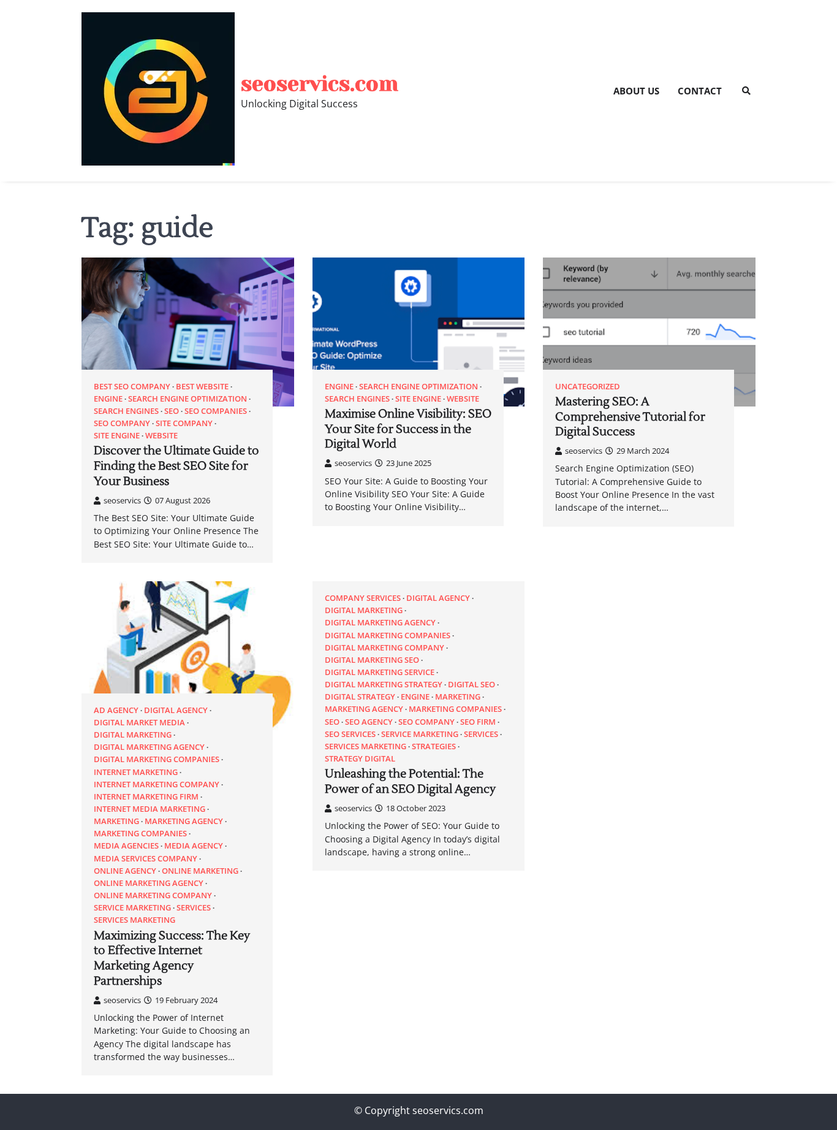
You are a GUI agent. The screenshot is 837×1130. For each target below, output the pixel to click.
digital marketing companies (156, 759)
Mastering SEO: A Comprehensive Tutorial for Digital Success (630, 417)
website (161, 435)
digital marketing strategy (383, 684)
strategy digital (360, 758)
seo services (350, 734)
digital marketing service (379, 672)
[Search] (746, 91)
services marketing (134, 920)
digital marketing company (384, 647)
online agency (125, 871)
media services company (145, 858)
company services (363, 598)
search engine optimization (187, 398)
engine (108, 398)
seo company (122, 423)
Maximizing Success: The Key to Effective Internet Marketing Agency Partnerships (172, 958)
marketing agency (184, 821)
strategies (434, 746)
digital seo (471, 684)
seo (171, 411)
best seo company (132, 386)
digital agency (176, 710)
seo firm (478, 722)
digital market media (139, 722)
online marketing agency (148, 883)
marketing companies (140, 833)
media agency (193, 845)
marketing (116, 821)
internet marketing (136, 772)
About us (636, 91)
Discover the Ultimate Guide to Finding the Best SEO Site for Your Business (176, 466)
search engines (126, 411)
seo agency (369, 722)
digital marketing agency (149, 747)
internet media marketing (149, 809)
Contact (700, 91)
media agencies (126, 845)
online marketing (200, 871)
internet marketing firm (146, 796)
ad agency (116, 710)
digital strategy (360, 696)
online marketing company (153, 895)
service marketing (132, 907)
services (193, 907)
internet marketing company (156, 784)
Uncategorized (587, 386)
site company (184, 423)
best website (202, 386)
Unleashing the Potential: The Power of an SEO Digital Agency (410, 781)
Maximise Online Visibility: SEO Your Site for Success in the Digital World (408, 429)
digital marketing (133, 734)
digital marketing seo (372, 660)
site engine (117, 435)
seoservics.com (319, 84)
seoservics (122, 500)
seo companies (215, 411)
